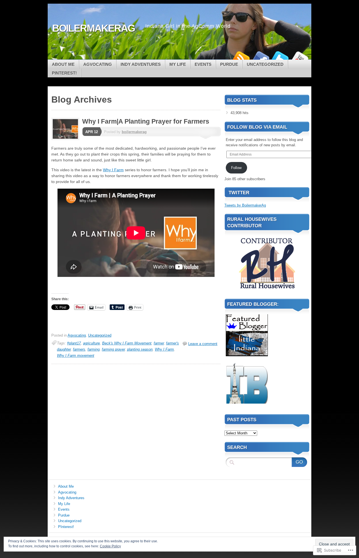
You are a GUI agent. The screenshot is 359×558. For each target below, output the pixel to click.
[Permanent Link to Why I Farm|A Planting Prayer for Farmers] (66, 139)
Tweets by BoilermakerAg (245, 205)
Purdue (229, 64)
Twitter (280, 57)
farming (94, 349)
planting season (140, 349)
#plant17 (74, 343)
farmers (79, 349)
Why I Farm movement (75, 355)
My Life (177, 64)
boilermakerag (134, 132)
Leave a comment (202, 344)
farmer (159, 343)
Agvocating (97, 64)
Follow (236, 168)
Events (203, 64)
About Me (63, 64)
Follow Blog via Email (257, 127)
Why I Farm (113, 170)
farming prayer (113, 349)
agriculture (91, 343)
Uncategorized (265, 64)
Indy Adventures (141, 64)
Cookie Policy (110, 546)
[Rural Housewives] (267, 290)
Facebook (260, 57)
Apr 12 (91, 132)
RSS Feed (241, 57)
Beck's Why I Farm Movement (126, 343)
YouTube (300, 57)
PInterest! (64, 73)
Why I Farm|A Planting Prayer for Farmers (145, 121)
